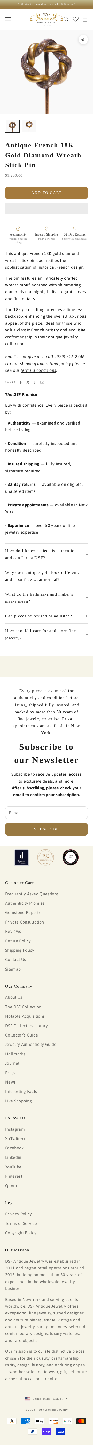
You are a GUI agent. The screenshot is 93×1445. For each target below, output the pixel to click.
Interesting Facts (21, 1091)
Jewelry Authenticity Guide (30, 1044)
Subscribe (46, 829)
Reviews (13, 931)
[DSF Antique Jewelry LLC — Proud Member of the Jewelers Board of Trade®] (70, 857)
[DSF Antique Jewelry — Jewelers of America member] (21, 857)
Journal (12, 1063)
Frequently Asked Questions (32, 893)
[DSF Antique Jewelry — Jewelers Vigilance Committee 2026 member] (45, 857)
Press (10, 1072)
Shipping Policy (19, 950)
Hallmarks (15, 1053)
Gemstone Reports (23, 912)
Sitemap (13, 969)
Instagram (15, 1129)
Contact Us (15, 959)
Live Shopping (18, 1101)
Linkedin (13, 1157)
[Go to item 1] (12, 126)
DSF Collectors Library (26, 1025)
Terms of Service (21, 1223)
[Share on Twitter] (28, 382)
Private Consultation (24, 922)
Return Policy (18, 941)
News (10, 1082)
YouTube (13, 1166)
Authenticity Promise (25, 903)
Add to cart (46, 193)
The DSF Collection (23, 1006)
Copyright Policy (20, 1232)
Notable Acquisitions (25, 1016)
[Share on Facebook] (21, 382)
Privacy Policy (18, 1214)
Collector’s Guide (21, 1035)
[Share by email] (42, 382)
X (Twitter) (15, 1138)
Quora (11, 1185)
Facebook (14, 1148)
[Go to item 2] (29, 126)
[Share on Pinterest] (35, 382)
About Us (13, 997)
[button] (46, 208)
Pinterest (13, 1176)
